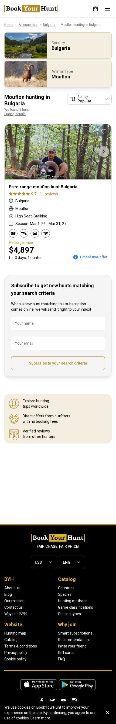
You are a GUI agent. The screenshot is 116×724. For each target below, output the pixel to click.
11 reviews (49, 194)
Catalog (11, 640)
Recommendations (74, 640)
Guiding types (69, 614)
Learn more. (40, 718)
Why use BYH (15, 614)
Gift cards (66, 652)
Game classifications (75, 607)
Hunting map (15, 633)
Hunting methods (72, 601)
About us (12, 588)
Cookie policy (15, 659)
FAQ (61, 659)
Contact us (13, 607)
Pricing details (15, 114)
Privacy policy (15, 652)
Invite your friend (72, 646)
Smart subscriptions (75, 633)
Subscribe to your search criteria (58, 363)
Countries (66, 588)
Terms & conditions (20, 646)
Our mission (14, 601)
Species (64, 594)
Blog (8, 594)
